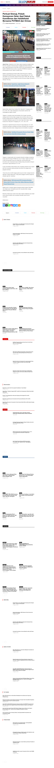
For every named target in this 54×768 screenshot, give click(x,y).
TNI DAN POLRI (13, 11)
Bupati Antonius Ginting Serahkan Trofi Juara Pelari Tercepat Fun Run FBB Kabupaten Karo (48, 90)
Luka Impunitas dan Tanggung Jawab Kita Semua (48, 169)
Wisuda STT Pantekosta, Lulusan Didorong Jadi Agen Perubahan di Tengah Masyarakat (23, 742)
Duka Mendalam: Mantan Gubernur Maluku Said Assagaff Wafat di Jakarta (48, 153)
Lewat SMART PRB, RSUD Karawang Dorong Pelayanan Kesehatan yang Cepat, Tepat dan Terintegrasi (10, 495)
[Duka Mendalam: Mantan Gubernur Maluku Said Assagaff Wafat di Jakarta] (48, 145)
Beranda (4, 8)
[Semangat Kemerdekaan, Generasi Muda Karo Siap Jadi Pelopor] (7, 256)
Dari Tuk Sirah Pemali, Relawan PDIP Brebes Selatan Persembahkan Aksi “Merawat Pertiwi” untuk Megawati (22, 442)
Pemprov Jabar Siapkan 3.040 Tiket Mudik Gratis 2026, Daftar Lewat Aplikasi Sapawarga (43, 34)
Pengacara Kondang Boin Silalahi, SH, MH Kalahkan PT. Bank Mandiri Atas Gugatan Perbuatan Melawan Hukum (10, 309)
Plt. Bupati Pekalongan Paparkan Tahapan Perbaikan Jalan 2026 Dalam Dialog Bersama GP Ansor (23, 422)
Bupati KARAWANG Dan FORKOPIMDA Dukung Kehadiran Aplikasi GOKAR (26, 544)
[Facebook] (4, 205)
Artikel (46, 166)
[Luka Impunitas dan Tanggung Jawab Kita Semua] (48, 162)
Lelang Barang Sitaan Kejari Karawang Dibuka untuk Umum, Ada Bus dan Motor (10, 288)
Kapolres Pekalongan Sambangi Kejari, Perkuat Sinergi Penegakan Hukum (26, 308)
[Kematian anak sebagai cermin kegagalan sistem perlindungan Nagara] (39, 125)
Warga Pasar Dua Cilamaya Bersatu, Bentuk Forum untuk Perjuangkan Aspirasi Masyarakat (26, 475)
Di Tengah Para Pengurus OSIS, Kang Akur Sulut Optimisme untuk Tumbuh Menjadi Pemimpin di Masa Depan (23, 732)
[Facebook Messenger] (14, 205)
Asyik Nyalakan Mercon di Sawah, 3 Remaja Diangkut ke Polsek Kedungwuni (42, 29)
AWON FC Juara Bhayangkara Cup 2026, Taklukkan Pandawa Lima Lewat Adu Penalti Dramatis (39, 90)
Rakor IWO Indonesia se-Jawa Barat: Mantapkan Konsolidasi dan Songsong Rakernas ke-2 (23, 650)
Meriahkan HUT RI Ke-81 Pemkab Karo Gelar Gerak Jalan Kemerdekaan (48, 71)
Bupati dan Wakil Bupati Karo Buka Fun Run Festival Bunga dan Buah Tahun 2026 (39, 107)
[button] (8, 2)
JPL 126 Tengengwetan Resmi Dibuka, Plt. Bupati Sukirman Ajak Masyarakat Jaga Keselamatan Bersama (10, 515)
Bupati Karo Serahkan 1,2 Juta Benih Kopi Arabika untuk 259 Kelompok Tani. (26, 495)
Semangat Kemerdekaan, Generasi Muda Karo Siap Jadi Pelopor (23, 252)
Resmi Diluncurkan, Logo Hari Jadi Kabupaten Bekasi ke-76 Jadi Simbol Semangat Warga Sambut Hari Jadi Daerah (26, 515)
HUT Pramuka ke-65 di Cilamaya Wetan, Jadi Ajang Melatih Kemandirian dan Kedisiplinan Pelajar (22, 723)
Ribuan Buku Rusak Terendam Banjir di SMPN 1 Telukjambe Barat (43, 49)
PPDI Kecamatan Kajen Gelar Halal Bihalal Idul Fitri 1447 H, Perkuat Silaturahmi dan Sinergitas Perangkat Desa (22, 432)
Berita (8, 11)
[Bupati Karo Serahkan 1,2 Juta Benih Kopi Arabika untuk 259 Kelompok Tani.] (27, 486)
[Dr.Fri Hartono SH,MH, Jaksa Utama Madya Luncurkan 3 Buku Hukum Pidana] (27, 279)
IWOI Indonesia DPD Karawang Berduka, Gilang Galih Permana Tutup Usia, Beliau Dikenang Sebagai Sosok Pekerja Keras (23, 352)
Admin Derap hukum (10, 23)
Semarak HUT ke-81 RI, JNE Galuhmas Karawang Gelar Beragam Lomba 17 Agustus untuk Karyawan (23, 224)
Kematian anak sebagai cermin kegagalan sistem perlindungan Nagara (39, 133)
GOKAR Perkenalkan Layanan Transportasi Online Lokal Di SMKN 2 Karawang (23, 751)
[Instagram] (11, 205)
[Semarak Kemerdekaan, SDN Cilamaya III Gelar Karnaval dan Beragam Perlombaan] (7, 237)
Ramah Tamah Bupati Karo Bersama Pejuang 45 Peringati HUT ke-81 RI (16, 395)
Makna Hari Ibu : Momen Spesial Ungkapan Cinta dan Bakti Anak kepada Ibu (39, 153)
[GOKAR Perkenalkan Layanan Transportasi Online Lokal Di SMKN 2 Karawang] (7, 755)
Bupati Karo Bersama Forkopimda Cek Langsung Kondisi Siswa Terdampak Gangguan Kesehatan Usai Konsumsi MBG (23, 362)
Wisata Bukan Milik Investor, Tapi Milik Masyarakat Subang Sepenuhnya (43, 44)
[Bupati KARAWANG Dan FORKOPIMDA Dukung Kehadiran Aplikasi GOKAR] (27, 535)
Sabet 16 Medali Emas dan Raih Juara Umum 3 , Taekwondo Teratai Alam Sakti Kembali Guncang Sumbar (39, 72)
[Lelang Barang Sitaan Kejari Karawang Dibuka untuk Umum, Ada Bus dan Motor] (10, 279)
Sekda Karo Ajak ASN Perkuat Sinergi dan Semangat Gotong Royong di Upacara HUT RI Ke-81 (22, 243)
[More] (38, 27)
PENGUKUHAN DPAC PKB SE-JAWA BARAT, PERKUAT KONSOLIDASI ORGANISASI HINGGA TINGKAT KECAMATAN (22, 413)
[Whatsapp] (9, 205)
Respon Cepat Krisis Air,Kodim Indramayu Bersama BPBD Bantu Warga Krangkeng (26, 567)
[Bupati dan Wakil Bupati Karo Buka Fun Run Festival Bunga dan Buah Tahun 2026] (39, 99)
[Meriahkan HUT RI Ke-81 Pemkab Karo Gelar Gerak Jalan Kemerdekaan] (48, 63)
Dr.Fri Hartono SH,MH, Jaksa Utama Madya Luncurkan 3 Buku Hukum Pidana (26, 288)
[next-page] (5, 263)
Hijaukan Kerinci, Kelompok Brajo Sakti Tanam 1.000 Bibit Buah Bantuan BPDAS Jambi (9, 475)
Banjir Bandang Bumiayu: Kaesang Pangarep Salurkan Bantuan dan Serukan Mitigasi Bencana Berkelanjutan (39, 172)
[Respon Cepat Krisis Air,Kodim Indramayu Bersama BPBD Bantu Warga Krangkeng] (27, 557)
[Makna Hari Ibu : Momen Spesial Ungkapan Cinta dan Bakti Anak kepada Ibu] (39, 145)
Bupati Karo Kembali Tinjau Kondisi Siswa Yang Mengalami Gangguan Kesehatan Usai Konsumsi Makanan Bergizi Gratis (23, 371)
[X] (6, 205)
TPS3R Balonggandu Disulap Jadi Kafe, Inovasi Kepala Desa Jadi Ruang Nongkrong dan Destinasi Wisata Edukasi (48, 135)
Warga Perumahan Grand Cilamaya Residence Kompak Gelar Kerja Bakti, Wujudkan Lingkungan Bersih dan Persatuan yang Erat (23, 660)
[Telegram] (17, 205)
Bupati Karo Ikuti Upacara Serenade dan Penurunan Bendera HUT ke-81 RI (16, 398)
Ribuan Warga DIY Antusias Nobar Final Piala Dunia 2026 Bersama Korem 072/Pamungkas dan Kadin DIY (48, 108)
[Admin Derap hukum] (4, 23)
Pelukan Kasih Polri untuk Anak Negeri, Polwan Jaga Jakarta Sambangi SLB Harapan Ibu (25, 589)
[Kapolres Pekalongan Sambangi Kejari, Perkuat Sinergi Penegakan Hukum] (27, 299)
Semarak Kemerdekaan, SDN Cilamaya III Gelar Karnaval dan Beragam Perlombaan (23, 234)
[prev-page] (3, 263)
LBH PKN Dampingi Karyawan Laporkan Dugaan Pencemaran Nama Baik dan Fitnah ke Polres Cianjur (26, 329)
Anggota (8, 8)
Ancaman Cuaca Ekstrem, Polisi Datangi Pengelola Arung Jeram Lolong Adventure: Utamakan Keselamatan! (43, 39)
